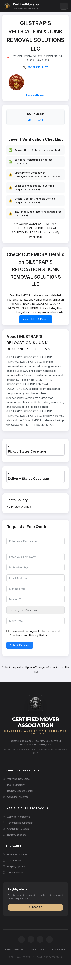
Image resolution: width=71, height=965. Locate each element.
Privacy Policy (38, 635)
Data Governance (58, 949)
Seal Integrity (14, 860)
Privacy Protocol (14, 949)
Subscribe (35, 907)
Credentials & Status (18, 828)
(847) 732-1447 (38, 67)
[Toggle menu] (64, 6)
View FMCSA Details (35, 319)
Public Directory (16, 784)
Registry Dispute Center (20, 790)
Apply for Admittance (18, 816)
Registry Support (16, 834)
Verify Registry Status (19, 779)
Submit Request (19, 645)
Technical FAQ (15, 872)
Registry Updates (16, 866)
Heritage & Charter (17, 854)
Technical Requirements (20, 822)
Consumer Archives (17, 796)
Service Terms (36, 949)
